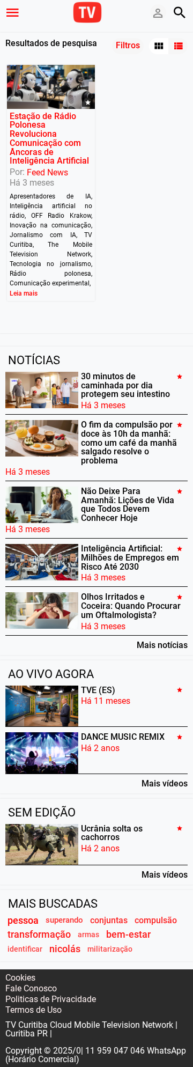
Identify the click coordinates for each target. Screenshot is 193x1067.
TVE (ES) (98, 690)
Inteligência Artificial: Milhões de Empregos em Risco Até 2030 (130, 557)
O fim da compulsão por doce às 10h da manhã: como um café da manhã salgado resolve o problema (129, 443)
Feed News (47, 172)
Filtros (128, 45)
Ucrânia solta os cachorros (112, 832)
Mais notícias (162, 645)
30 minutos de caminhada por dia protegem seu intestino (125, 385)
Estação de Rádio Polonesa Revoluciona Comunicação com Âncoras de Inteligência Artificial (49, 138)
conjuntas (109, 920)
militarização (109, 949)
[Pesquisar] (180, 12)
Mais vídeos (165, 783)
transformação (39, 934)
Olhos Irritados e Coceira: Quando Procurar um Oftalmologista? (131, 606)
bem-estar (128, 934)
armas (88, 934)
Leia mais (24, 293)
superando (64, 920)
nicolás (64, 949)
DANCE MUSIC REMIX (123, 737)
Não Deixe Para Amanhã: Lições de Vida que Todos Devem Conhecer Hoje (127, 504)
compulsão (156, 920)
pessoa (23, 920)
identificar (25, 949)
